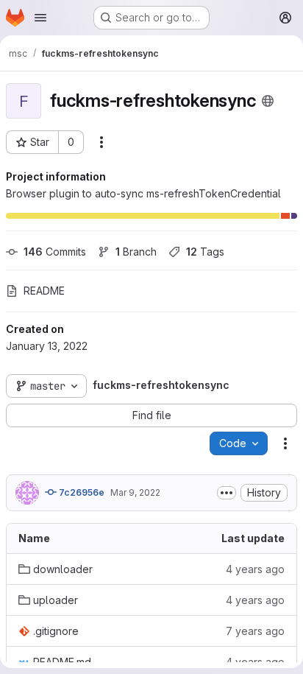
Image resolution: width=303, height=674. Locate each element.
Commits (55, 251)
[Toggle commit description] (226, 492)
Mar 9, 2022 (135, 492)
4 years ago (255, 569)
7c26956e (80, 492)
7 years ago (255, 631)
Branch (136, 251)
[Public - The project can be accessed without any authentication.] (268, 101)
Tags (205, 251)
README (44, 290)
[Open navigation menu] (40, 17)
